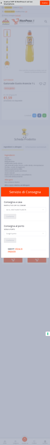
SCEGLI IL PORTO (9, 229)
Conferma (10, 216)
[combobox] (25, 209)
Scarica (44, 3)
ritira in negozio (15, 250)
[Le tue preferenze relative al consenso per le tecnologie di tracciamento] (48, 334)
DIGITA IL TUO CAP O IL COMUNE (15, 205)
